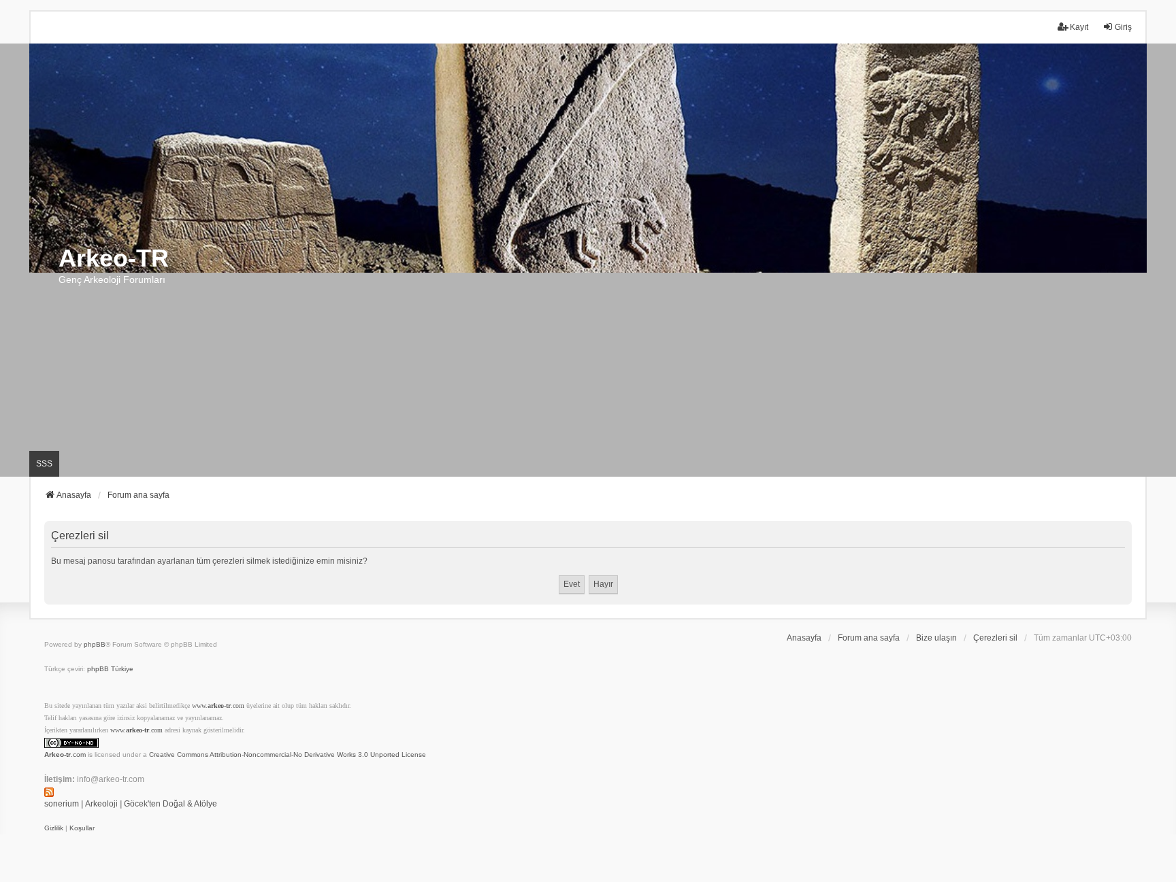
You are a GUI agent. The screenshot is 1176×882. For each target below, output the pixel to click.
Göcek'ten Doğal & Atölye (170, 804)
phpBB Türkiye (110, 669)
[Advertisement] (588, 374)
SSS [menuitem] (44, 464)
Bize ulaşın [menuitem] (936, 638)
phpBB (94, 644)
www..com (218, 705)
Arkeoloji (101, 804)
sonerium (61, 804)
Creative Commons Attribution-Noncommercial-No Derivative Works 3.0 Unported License (287, 754)
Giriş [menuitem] (1123, 27)
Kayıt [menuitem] (1079, 27)
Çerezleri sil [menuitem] (995, 638)
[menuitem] (53, 828)
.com (65, 754)
